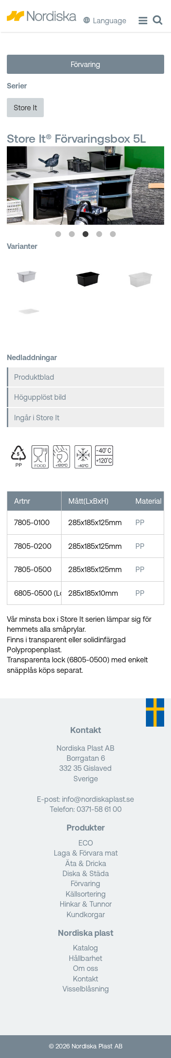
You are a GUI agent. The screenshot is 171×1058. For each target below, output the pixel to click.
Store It (25, 107)
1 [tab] (58, 234)
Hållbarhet (85, 958)
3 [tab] (85, 234)
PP (140, 522)
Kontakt (85, 979)
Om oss (85, 968)
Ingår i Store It (36, 417)
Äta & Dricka (85, 863)
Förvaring (85, 64)
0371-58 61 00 (99, 809)
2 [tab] (72, 234)
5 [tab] (113, 234)
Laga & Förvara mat (86, 853)
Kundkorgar (86, 914)
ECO (85, 843)
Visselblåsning (85, 989)
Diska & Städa (85, 873)
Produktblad (34, 377)
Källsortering (86, 894)
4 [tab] (99, 234)
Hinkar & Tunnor (86, 904)
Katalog (85, 948)
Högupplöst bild (40, 397)
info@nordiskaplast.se (98, 799)
